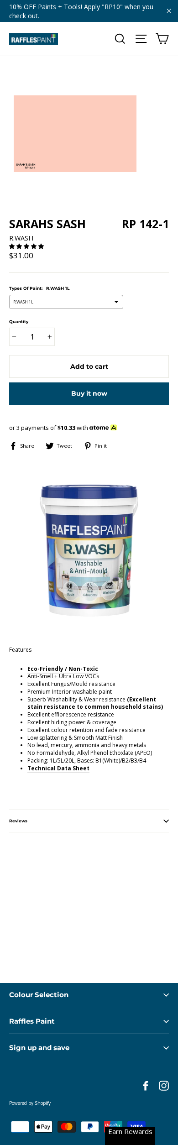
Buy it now (89, 393)
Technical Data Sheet (58, 768)
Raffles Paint (32, 1021)
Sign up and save (39, 1047)
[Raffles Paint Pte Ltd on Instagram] (164, 1086)
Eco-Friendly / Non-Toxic (62, 669)
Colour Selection (38, 994)
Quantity (18, 321)
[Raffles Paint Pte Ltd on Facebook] (146, 1086)
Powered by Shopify (30, 1103)
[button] (27, 246)
